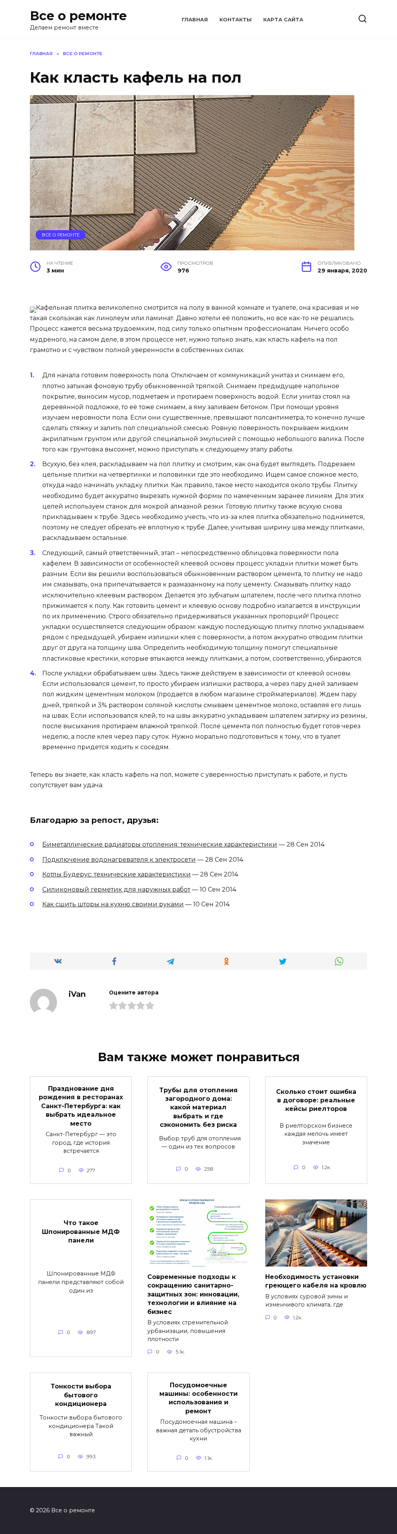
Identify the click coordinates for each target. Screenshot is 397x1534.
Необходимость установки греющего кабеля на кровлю (315, 1281)
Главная (195, 20)
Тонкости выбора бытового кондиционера (81, 1395)
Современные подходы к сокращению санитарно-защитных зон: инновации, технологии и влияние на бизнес (193, 1294)
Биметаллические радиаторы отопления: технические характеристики (159, 844)
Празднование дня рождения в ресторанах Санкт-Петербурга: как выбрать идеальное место (81, 1106)
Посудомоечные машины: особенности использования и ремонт (198, 1397)
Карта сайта (283, 20)
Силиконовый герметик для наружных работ (116, 889)
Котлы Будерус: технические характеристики (116, 874)
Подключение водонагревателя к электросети (119, 859)
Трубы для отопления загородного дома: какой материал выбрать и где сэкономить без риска (198, 1107)
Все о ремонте (78, 15)
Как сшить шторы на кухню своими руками (113, 904)
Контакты (235, 20)
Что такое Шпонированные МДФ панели (81, 1231)
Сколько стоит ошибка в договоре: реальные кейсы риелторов (316, 1100)
